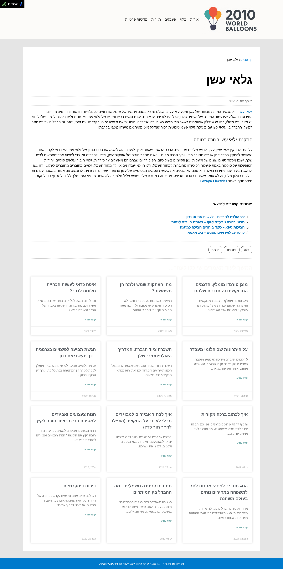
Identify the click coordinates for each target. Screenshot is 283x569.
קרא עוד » (242, 319)
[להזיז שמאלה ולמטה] (3, 5)
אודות (194, 19)
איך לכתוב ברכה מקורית (224, 414)
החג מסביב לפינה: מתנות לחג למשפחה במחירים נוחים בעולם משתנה (219, 492)
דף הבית (246, 60)
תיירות (156, 19)
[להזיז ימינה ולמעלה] (5, 3)
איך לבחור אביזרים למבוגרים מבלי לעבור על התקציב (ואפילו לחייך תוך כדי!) (142, 420)
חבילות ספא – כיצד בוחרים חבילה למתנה (212, 227)
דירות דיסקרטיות (79, 485)
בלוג (183, 19)
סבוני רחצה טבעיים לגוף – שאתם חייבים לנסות (208, 222)
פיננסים (170, 19)
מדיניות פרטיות (136, 19)
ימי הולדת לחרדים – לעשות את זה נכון (215, 216)
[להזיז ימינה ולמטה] (5, 5)
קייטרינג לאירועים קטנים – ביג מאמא (216, 232)
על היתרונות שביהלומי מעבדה (218, 349)
